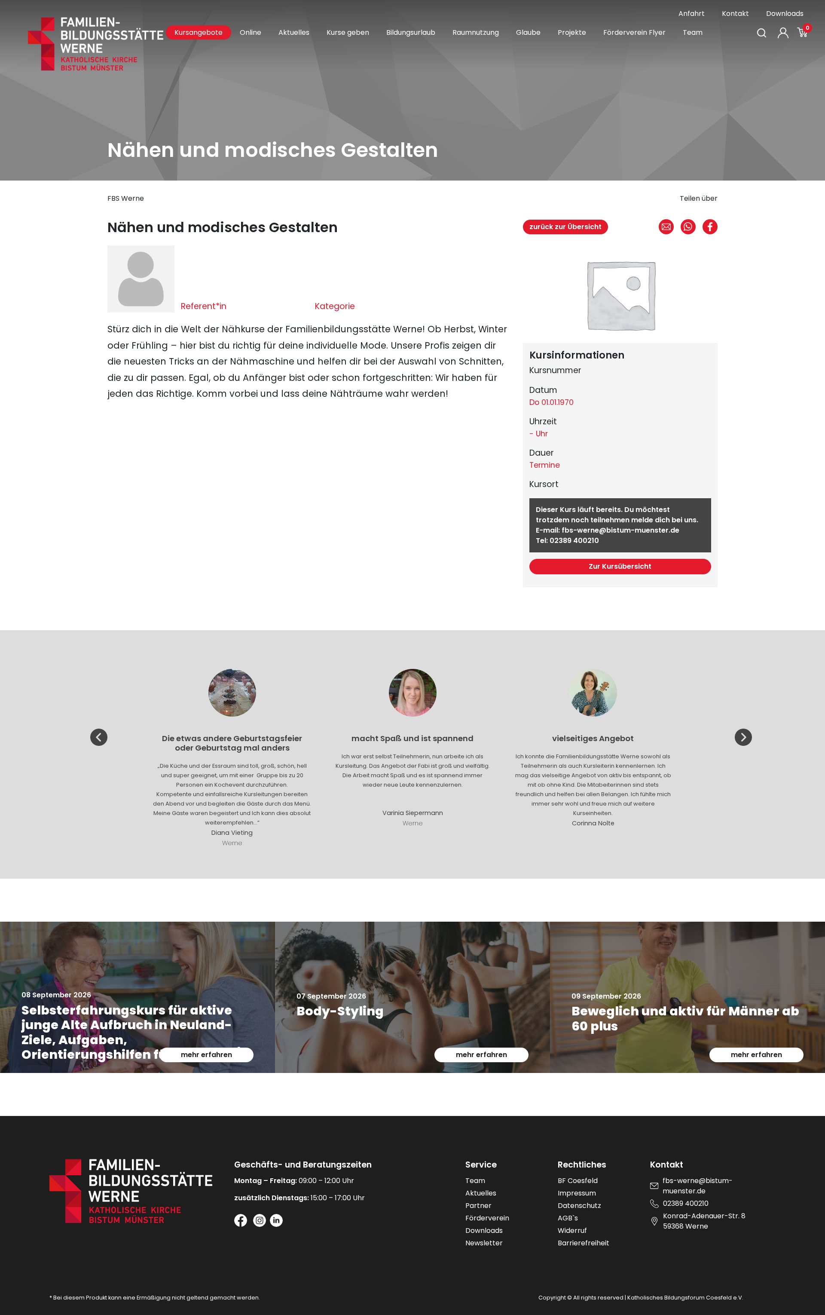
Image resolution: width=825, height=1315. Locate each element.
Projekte (572, 32)
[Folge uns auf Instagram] (259, 1220)
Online (250, 32)
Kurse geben (348, 32)
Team (693, 32)
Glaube (528, 32)
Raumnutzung (475, 32)
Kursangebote (198, 32)
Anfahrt (691, 13)
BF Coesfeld (578, 1181)
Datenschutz (579, 1206)
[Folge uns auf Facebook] (240, 1220)
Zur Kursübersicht (620, 566)
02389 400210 (574, 541)
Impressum (577, 1193)
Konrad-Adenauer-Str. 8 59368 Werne (704, 1221)
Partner (478, 1206)
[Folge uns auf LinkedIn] (276, 1220)
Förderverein (487, 1218)
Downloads (785, 13)
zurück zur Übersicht (565, 227)
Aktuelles (293, 32)
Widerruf (572, 1230)
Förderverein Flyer (634, 32)
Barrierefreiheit (583, 1243)
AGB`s (568, 1218)
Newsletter (484, 1243)
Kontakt (735, 13)
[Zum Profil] (783, 33)
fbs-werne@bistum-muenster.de (620, 530)
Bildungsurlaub (410, 32)
